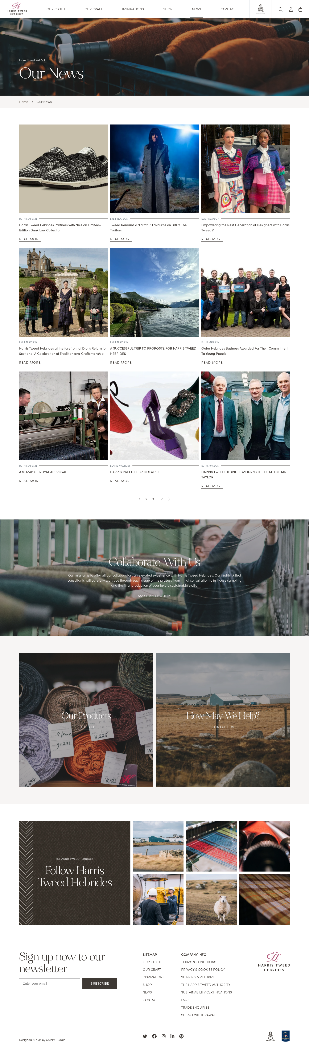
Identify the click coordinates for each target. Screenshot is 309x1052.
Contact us (222, 726)
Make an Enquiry (154, 595)
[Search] (281, 8)
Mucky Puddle (55, 1039)
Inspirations (133, 9)
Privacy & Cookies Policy (203, 969)
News (196, 9)
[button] (290, 8)
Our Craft (94, 9)
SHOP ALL (86, 726)
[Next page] (168, 499)
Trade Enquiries (195, 1007)
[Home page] (17, 13)
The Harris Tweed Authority (205, 984)
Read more (30, 238)
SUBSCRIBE (100, 983)
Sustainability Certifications (206, 992)
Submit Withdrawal (198, 1015)
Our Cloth (55, 9)
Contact (228, 9)
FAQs (185, 999)
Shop (167, 9)
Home (23, 101)
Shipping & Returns (197, 977)
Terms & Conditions (198, 962)
